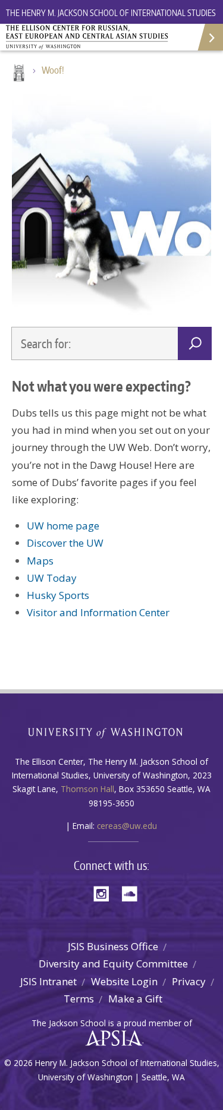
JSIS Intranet (48, 981)
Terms (79, 998)
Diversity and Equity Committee (113, 963)
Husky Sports (58, 595)
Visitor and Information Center (98, 612)
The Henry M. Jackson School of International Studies (111, 13)
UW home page (63, 525)
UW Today (52, 578)
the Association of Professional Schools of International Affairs (111, 1038)
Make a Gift (135, 998)
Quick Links (209, 37)
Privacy (189, 981)
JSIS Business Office (113, 946)
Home (18, 73)
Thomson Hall (87, 788)
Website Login (124, 981)
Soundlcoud (132, 892)
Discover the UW (65, 543)
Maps (40, 560)
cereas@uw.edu (127, 825)
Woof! (53, 70)
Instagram (105, 892)
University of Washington (111, 731)
